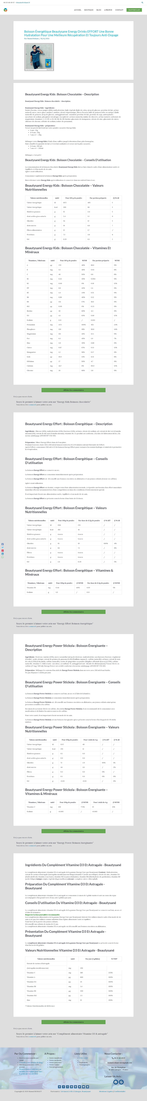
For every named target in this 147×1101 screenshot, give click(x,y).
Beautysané (86, 1091)
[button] (142, 3)
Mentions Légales (106, 1091)
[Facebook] (3, 544)
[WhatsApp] (3, 557)
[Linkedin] (3, 554)
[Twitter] (3, 547)
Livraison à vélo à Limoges (71, 1091)
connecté (32, 405)
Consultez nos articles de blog (30, 1062)
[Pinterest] (3, 550)
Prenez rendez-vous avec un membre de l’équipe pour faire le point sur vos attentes (30, 1071)
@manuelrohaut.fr (23, 3)
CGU (81, 1058)
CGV (86, 1058)
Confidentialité (119, 1091)
